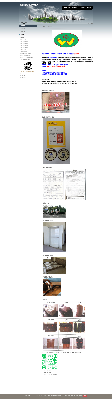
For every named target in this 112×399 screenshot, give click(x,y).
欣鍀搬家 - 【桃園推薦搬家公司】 (27, 57)
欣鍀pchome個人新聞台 (25, 53)
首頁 (44, 26)
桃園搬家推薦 (23, 49)
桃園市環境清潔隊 (24, 45)
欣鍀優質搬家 (23, 77)
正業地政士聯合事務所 (25, 59)
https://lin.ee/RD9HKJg (46, 370)
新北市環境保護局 (24, 41)
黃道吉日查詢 (23, 39)
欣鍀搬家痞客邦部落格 (25, 55)
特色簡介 (23, 25)
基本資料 (23, 28)
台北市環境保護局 (24, 43)
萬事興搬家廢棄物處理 (28, 5)
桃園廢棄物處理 (23, 51)
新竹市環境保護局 (24, 47)
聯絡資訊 (23, 31)
